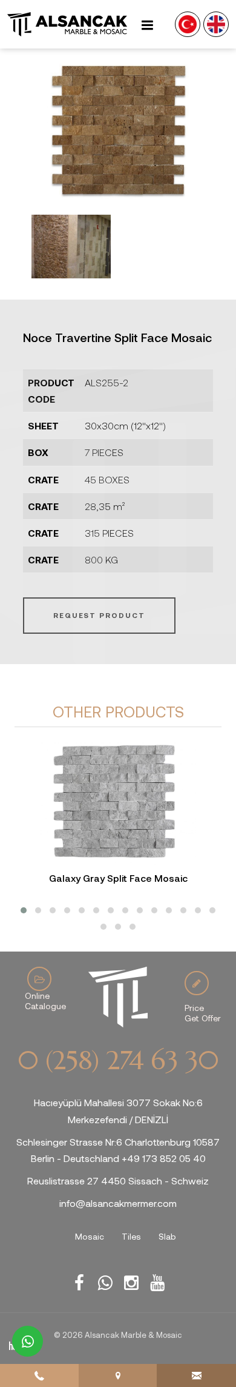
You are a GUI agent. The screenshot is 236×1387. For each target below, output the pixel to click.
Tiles (131, 1236)
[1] (147, 24)
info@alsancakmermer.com (118, 1203)
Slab (167, 1236)
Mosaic (89, 1236)
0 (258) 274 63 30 (118, 1061)
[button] (23, 910)
